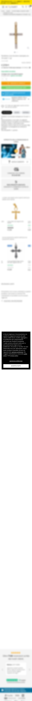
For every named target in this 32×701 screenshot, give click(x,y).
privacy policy (14, 355)
